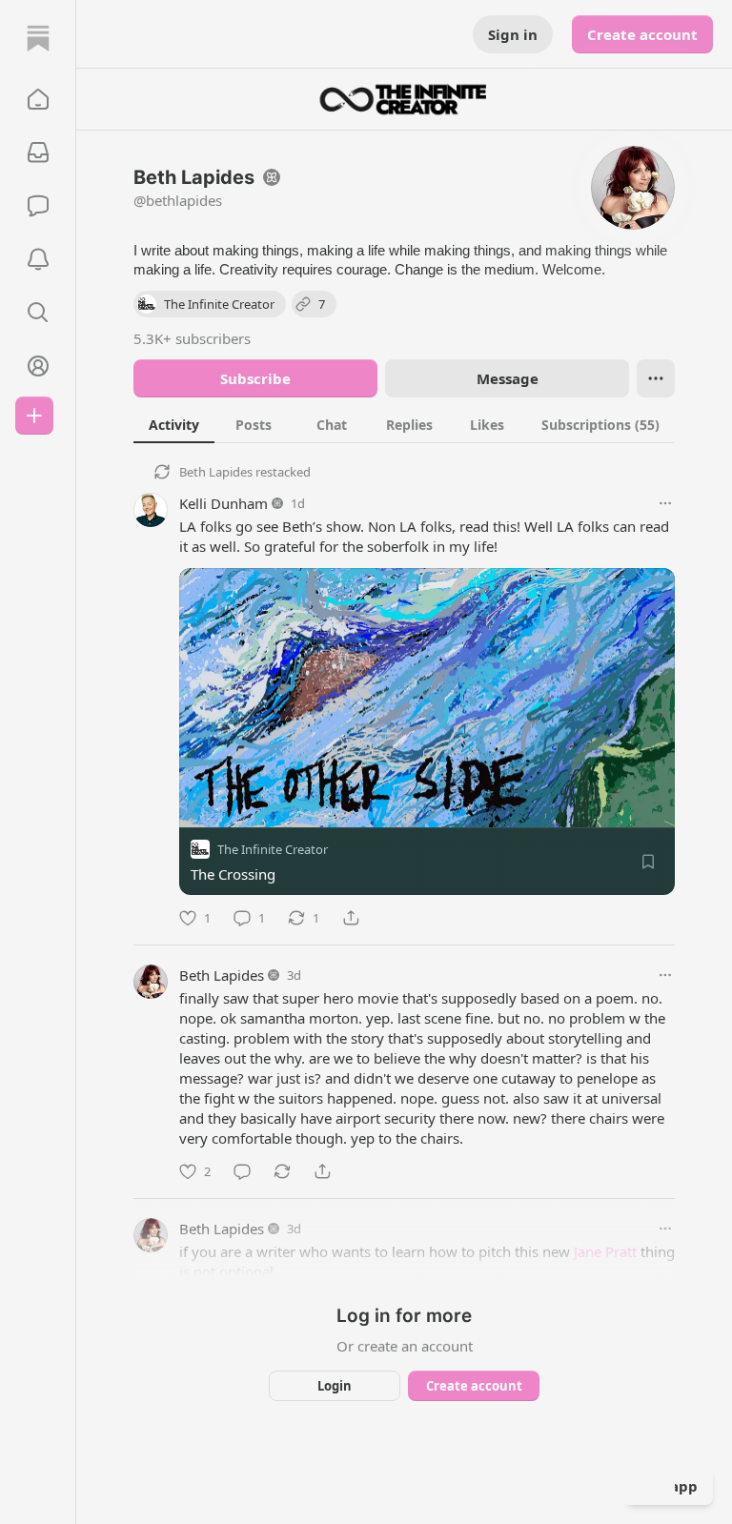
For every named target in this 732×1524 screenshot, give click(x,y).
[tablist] (404, 424)
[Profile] (38, 366)
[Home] (38, 38)
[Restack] (282, 1171)
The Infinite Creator (272, 849)
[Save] (648, 861)
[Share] (351, 918)
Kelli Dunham (223, 503)
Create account (642, 34)
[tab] (173, 424)
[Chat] (38, 206)
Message (508, 378)
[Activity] (38, 259)
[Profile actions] (656, 378)
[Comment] (242, 1171)
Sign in (513, 34)
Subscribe (255, 378)
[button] (38, 99)
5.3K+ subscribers (192, 338)
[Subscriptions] (38, 152)
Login (334, 1385)
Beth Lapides (216, 471)
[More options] (665, 503)
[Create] (34, 415)
